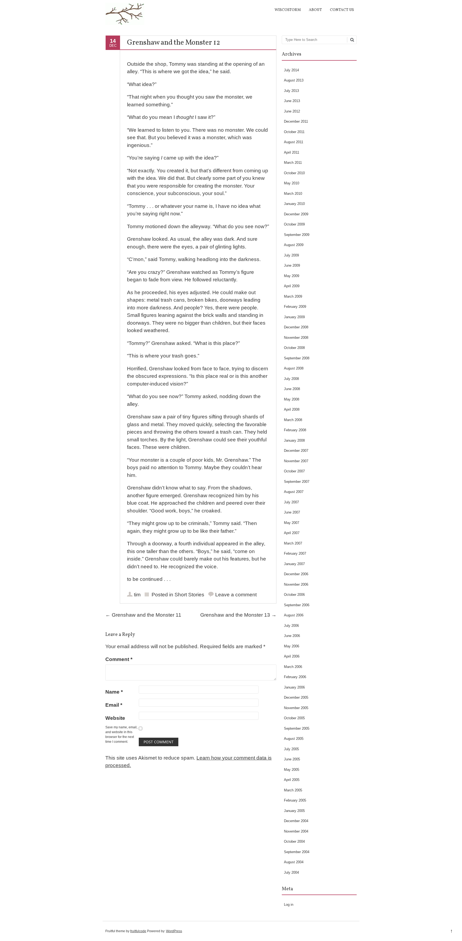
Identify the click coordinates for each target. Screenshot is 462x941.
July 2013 (291, 91)
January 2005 (294, 811)
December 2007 (296, 451)
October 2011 (294, 132)
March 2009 (293, 296)
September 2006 (296, 605)
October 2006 (294, 595)
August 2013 (293, 80)
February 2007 (295, 553)
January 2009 (294, 317)
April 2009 (291, 286)
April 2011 (291, 152)
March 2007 (293, 543)
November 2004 (296, 831)
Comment (118, 659)
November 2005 (296, 708)
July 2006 (291, 626)
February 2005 (295, 800)
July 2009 (291, 255)
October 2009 (294, 224)
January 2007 (294, 564)
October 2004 (294, 841)
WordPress (174, 931)
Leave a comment (236, 594)
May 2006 (291, 646)
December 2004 (296, 821)
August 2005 (293, 739)
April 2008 (291, 409)
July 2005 (291, 749)
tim (137, 594)
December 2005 (296, 697)
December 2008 (296, 327)
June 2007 (292, 512)
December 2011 (296, 121)
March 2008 (293, 420)
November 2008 (296, 338)
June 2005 (292, 759)
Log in (288, 905)
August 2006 (293, 615)
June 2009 (292, 265)
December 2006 (296, 574)
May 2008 (291, 399)
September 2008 (296, 358)
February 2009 (295, 307)
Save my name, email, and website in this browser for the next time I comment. (121, 734)
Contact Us (342, 10)
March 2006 (293, 667)
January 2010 (294, 204)
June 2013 (292, 101)
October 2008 (294, 348)
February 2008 (295, 430)
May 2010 (291, 183)
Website (115, 718)
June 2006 (292, 636)
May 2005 (291, 770)
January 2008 (294, 440)
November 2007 (296, 461)
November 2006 (296, 584)
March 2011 (293, 163)
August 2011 (293, 142)
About (315, 10)
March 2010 (293, 194)
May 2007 (291, 523)
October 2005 (294, 718)
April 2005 (291, 780)
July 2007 (291, 502)
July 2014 (291, 70)
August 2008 (293, 368)
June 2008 (292, 389)
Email (113, 705)
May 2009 (291, 276)
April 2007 (291, 533)
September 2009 (296, 235)
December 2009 (296, 214)
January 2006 (294, 687)
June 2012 (292, 111)
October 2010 (294, 173)
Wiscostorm (288, 10)
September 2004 (296, 852)
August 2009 (293, 245)
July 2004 (291, 872)
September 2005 (296, 728)
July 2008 (291, 379)
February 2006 (295, 677)
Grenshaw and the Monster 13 (238, 615)
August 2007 (293, 492)
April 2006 (291, 656)
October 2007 (294, 471)
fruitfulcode (138, 931)
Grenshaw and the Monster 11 (143, 615)
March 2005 (293, 790)
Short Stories (189, 594)
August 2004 (293, 862)
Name (114, 692)
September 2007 (296, 482)
